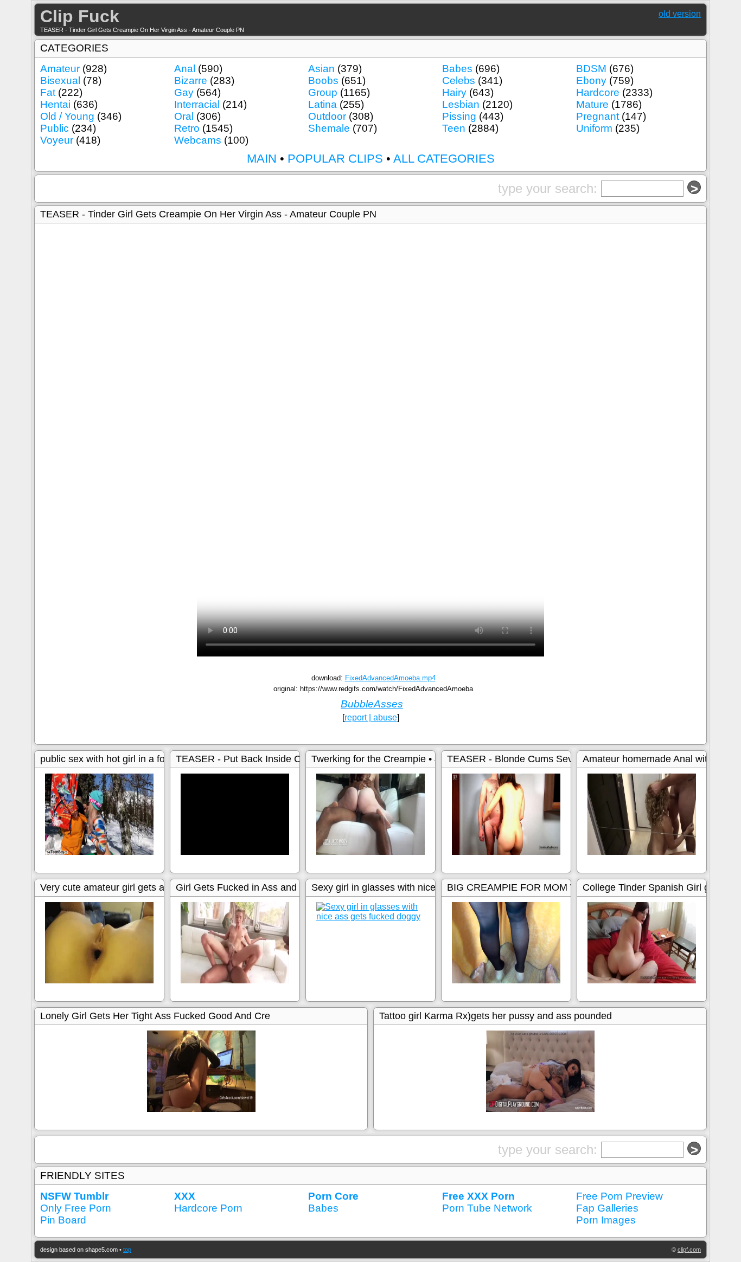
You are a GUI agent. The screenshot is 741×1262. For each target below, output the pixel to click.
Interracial (197, 104)
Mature (592, 104)
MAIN (262, 158)
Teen (453, 128)
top (127, 1249)
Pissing (459, 116)
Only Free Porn (75, 1208)
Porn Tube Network (487, 1208)
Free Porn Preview (619, 1196)
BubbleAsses (372, 704)
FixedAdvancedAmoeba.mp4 (390, 678)
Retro (187, 128)
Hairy (454, 92)
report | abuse (370, 717)
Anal (184, 68)
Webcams (197, 140)
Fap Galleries (607, 1208)
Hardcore (597, 92)
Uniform (594, 128)
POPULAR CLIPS (335, 158)
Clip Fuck (79, 16)
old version (680, 13)
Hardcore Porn (208, 1208)
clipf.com (689, 1249)
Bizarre (190, 80)
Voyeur (56, 140)
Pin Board (63, 1220)
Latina (322, 104)
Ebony (591, 80)
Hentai (55, 104)
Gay (184, 92)
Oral (184, 116)
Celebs (458, 80)
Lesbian (461, 104)
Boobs (323, 80)
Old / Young (67, 116)
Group (322, 92)
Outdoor (327, 116)
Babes (457, 68)
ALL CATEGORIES (444, 158)
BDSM (591, 68)
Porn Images (606, 1220)
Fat (47, 92)
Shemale (329, 128)
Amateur (60, 68)
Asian (321, 68)
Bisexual (60, 80)
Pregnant (597, 116)
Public (54, 128)
